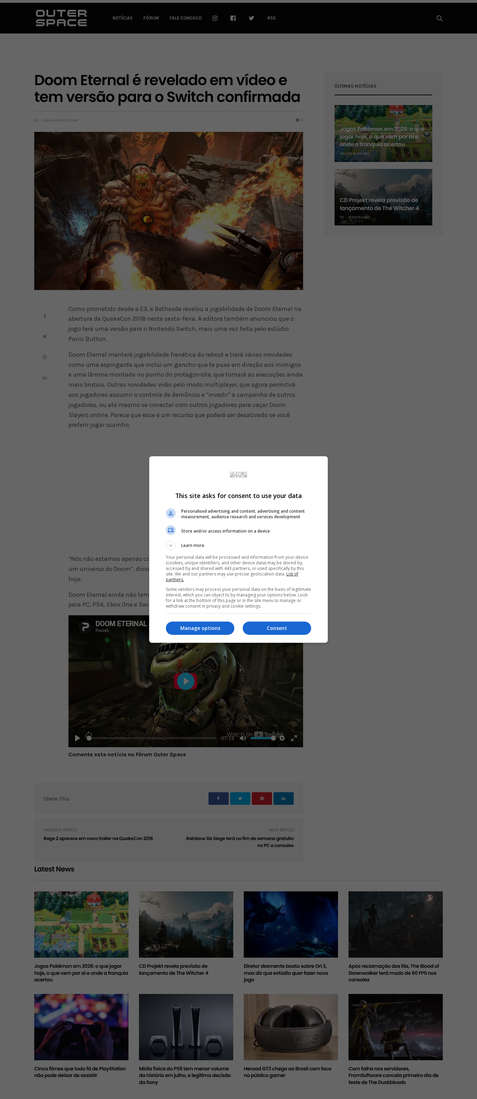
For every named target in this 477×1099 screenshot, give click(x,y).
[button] (238, 545)
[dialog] (238, 549)
